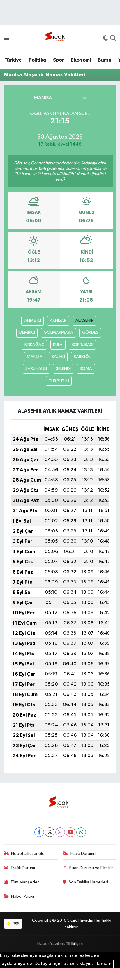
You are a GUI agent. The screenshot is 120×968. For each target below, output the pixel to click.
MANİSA (35, 356)
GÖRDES (90, 332)
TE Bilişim (74, 943)
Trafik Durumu (23, 868)
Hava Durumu (83, 853)
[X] (49, 832)
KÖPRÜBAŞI (82, 345)
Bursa (104, 60)
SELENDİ (63, 368)
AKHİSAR (58, 320)
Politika (37, 60)
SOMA (86, 368)
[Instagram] (60, 832)
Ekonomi (81, 60)
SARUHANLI (36, 368)
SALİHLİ (58, 356)
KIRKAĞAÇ (34, 345)
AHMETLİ (32, 320)
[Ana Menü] (6, 38)
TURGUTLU (59, 381)
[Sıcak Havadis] (56, 38)
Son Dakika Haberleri (88, 882)
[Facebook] (39, 832)
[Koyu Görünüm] (105, 39)
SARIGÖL (82, 356)
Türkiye (13, 60)
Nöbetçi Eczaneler (28, 853)
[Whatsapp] (81, 832)
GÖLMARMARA (58, 332)
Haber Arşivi (22, 896)
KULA (58, 345)
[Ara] (113, 39)
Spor (58, 60)
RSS (16, 924)
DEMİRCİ (27, 332)
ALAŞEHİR (84, 320)
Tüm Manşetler (24, 882)
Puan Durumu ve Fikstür (91, 868)
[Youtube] (70, 832)
